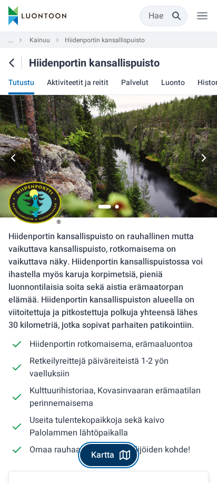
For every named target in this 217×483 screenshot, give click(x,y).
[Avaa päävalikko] (202, 16)
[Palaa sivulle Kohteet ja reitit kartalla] (11, 62)
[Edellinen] (13, 157)
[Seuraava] (203, 157)
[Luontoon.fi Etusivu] (37, 15)
